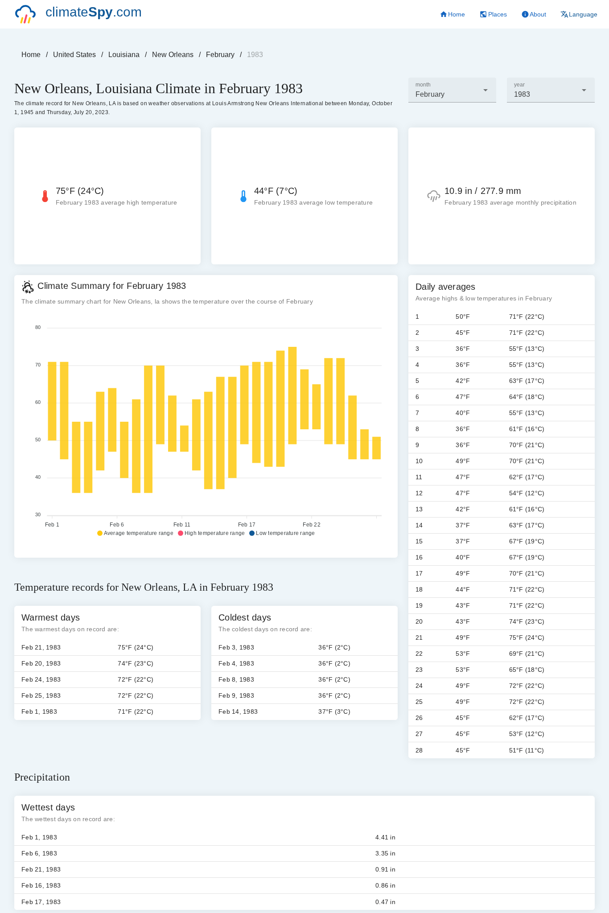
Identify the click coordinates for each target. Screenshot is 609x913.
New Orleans (172, 54)
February (220, 54)
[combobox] (452, 90)
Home (31, 54)
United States (74, 54)
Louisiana (124, 54)
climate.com (93, 11)
